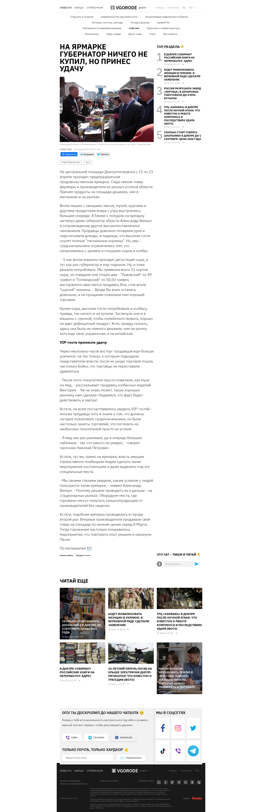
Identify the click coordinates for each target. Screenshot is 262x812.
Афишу (160, 8)
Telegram (98, 737)
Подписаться (133, 758)
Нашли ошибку (66, 555)
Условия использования (70, 781)
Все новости (170, 33)
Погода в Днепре (139, 22)
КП (89, 548)
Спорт (152, 33)
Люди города (113, 33)
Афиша (79, 7)
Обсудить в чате (83, 555)
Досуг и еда (134, 33)
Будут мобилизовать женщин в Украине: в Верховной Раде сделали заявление (182, 74)
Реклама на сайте (146, 781)
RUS (191, 8)
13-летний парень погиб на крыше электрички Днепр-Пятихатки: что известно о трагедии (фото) (130, 674)
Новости (65, 7)
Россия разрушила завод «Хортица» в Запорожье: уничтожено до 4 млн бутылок (182, 93)
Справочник (95, 7)
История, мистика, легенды (107, 22)
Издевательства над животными (119, 16)
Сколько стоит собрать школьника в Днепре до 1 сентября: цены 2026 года (182, 136)
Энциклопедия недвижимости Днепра (166, 16)
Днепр (143, 771)
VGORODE (127, 771)
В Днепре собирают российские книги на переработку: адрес (179, 58)
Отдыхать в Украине (82, 16)
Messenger (126, 737)
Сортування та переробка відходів (101, 28)
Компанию (174, 8)
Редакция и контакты (109, 781)
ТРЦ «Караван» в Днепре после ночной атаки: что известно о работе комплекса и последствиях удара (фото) (182, 115)
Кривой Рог (163, 22)
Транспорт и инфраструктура (163, 28)
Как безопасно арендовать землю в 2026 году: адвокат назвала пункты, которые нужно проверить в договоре (177, 678)
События (134, 28)
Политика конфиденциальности (73, 784)
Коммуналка (92, 33)
